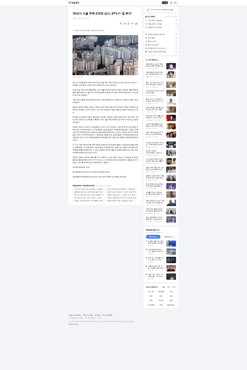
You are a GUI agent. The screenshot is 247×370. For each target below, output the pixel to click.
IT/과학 (160, 300)
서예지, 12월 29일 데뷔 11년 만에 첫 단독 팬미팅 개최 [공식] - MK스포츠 (122, 198)
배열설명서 (171, 305)
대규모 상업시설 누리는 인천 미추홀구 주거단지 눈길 (89, 195)
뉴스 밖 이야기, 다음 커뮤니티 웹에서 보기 (164, 10)
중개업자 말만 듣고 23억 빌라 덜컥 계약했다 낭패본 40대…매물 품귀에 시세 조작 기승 (89, 192)
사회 (171, 292)
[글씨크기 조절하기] (132, 23)
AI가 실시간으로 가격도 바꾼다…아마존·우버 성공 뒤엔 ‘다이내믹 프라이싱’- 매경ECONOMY (89, 198)
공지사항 (97, 315)
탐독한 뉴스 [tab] (169, 237)
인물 (171, 300)
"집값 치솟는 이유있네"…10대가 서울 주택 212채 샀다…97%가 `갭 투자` (122, 192)
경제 (150, 296)
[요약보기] (121, 23)
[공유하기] (171, 2)
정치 (160, 296)
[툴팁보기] (176, 17)
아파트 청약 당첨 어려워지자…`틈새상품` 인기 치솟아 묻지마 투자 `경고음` (122, 189)
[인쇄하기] (136, 23)
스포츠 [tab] (173, 287)
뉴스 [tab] (163, 287)
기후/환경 (161, 292)
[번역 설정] (128, 23)
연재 (160, 305)
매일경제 (75, 3)
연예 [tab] (168, 287)
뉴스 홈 (150, 292)
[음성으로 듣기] (125, 23)
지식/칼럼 (151, 305)
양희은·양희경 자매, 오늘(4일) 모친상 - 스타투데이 (122, 201)
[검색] (176, 2)
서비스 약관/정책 (107, 315)
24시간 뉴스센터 (88, 315)
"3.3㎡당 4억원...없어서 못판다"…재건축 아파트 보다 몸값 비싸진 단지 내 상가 (89, 189)
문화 (150, 300)
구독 (165, 2)
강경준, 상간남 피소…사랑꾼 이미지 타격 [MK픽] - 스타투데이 (122, 195)
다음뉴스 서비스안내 (75, 315)
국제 (171, 296)
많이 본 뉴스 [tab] (153, 237)
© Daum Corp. (73, 324)
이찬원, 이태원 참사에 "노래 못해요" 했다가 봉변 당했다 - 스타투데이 (89, 201)
